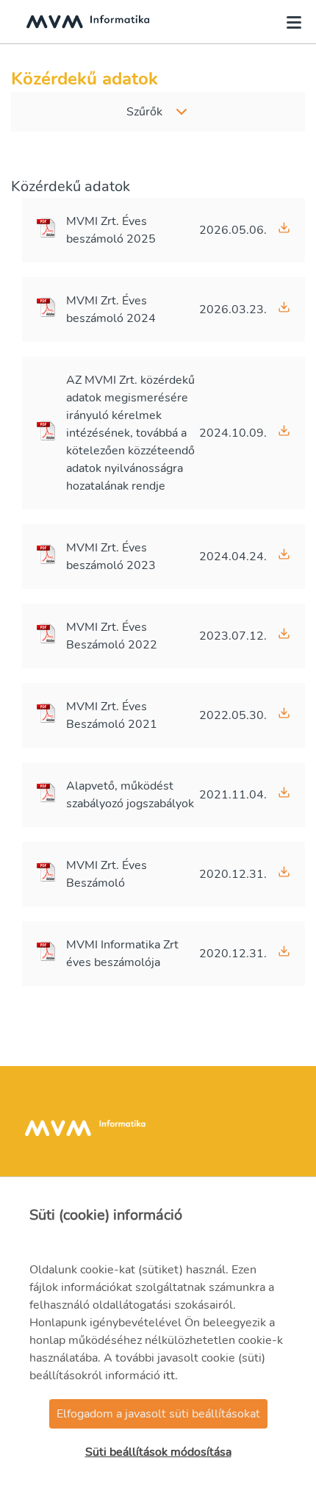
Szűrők (144, 112)
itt (169, 1376)
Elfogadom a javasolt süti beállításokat (158, 1414)
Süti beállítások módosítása (158, 1452)
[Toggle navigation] (289, 22)
